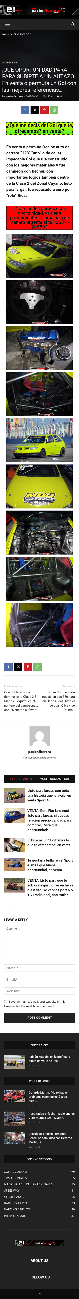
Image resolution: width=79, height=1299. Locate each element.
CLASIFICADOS (22, 34)
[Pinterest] (44, 110)
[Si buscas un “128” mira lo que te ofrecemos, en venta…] (14, 845)
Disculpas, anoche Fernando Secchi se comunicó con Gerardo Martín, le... (50, 1138)
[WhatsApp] (54, 110)
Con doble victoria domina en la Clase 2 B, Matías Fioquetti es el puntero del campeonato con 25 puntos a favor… (21, 701)
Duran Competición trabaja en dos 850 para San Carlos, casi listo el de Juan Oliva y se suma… (58, 701)
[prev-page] (6, 905)
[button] (7, 24)
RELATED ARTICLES (23, 778)
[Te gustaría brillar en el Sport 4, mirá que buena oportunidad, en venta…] (14, 865)
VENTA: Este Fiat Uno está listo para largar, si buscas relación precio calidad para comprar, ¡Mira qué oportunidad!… (49, 820)
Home (5, 34)
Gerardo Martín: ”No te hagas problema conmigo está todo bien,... (48, 1097)
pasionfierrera (14, 96)
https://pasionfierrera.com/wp (39, 757)
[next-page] (13, 905)
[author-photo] (39, 746)
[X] (35, 110)
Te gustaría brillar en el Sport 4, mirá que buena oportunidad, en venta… (50, 865)
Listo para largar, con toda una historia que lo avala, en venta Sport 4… (49, 795)
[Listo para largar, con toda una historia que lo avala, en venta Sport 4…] (14, 795)
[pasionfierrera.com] (39, 10)
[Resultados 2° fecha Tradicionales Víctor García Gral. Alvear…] (14, 1119)
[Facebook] (25, 110)
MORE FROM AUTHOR (54, 778)
